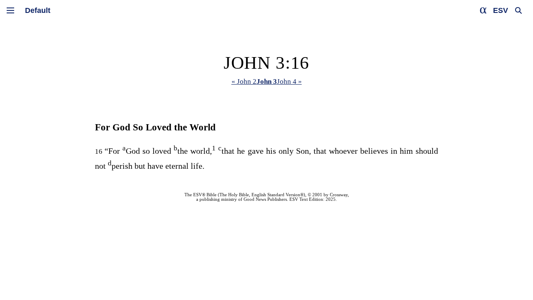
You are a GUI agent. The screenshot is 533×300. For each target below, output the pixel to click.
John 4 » (289, 81)
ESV (500, 10)
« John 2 (244, 81)
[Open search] (518, 10)
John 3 (267, 81)
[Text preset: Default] (37, 10)
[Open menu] (10, 10)
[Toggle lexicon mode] (483, 10)
